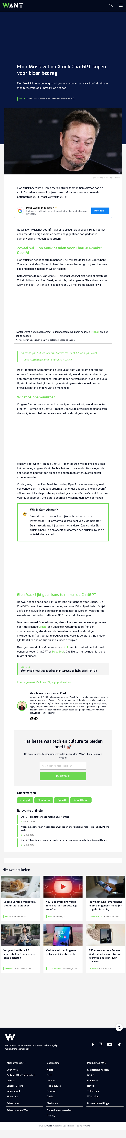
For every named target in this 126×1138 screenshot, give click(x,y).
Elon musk (44, 800)
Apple (50, 1070)
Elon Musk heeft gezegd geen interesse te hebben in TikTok (59, 670)
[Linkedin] (36, 719)
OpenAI (61, 800)
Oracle (42, 626)
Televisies (93, 1091)
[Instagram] (31, 719)
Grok (66, 647)
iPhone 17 (92, 1080)
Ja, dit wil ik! (63, 776)
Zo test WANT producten (21, 1075)
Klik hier (95, 331)
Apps (21, 98)
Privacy (51, 1115)
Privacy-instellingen (98, 1103)
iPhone (51, 1080)
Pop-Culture (54, 1085)
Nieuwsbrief (13, 1091)
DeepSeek (58, 651)
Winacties (12, 1096)
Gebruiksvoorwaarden (59, 1110)
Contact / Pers (15, 1085)
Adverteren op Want (18, 1110)
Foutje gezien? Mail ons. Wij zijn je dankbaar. (44, 682)
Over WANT (13, 1070)
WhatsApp (93, 1096)
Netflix (91, 1085)
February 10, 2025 (62, 360)
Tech (49, 1075)
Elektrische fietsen (98, 1070)
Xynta (87, 1126)
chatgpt (25, 800)
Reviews (51, 1091)
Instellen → (100, 210)
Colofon (11, 1080)
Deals (50, 1096)
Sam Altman (81, 800)
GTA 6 (90, 1075)
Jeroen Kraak (32, 98)
